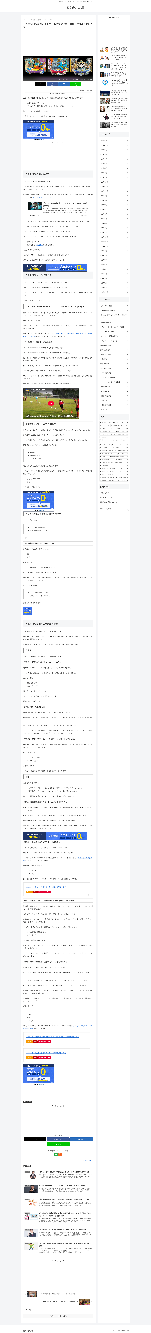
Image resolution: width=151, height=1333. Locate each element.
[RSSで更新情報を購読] (60, 1154)
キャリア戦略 (28, 1101)
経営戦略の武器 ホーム (108, 502)
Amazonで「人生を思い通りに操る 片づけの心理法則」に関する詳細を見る (52, 1037)
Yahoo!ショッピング (44, 892)
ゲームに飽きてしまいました (43, 197)
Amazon (29, 892)
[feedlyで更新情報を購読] (56, 1154)
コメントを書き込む (58, 1316)
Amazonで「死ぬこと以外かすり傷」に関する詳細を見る (46, 887)
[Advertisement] (58, 42)
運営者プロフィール (107, 498)
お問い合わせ (104, 493)
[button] (126, 509)
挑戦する (40, 245)
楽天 (35, 892)
